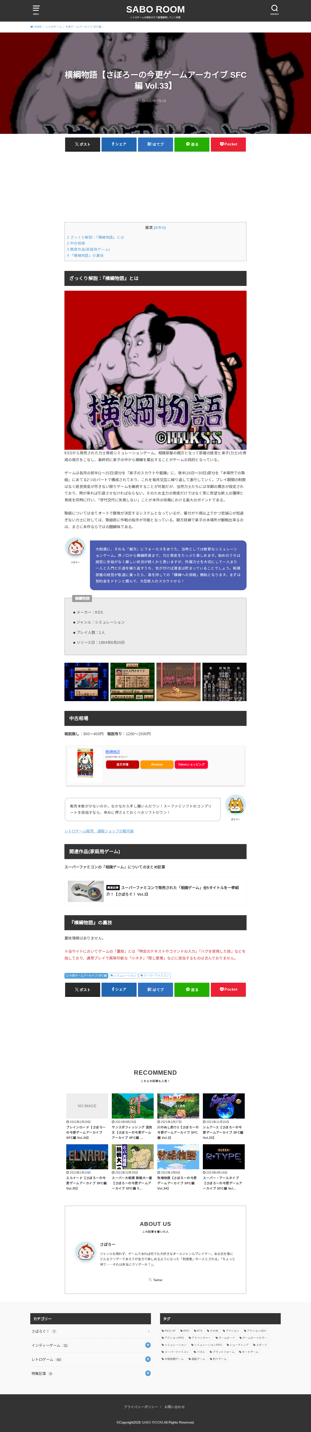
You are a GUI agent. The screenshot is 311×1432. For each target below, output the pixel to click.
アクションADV (256, 1330)
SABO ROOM (155, 9)
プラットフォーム (224, 1352)
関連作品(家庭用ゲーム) (88, 249)
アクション (232, 1330)
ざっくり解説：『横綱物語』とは (95, 237)
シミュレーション (125, 975)
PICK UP (170, 1330)
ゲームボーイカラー (254, 1338)
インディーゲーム (49, 1345)
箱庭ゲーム (198, 1359)
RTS (199, 1330)
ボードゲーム (250, 1352)
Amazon (157, 764)
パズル (201, 1352)
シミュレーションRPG (208, 1345)
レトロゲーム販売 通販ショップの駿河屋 (99, 831)
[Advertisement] (155, 186)
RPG (186, 1330)
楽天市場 (122, 764)
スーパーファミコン (156, 975)
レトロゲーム (46, 1359)
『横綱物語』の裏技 (85, 255)
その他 (214, 1330)
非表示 (160, 228)
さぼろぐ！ (43, 1331)
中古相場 (76, 243)
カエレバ (122, 756)
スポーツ (261, 1345)
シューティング (239, 1345)
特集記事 (41, 1374)
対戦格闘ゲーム (174, 1359)
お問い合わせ (174, 1407)
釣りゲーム (220, 1359)
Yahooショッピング (191, 764)
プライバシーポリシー (141, 1407)
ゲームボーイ (227, 1338)
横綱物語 (112, 752)
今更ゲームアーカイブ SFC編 (88, 975)
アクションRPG (174, 1338)
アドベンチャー (201, 1338)
